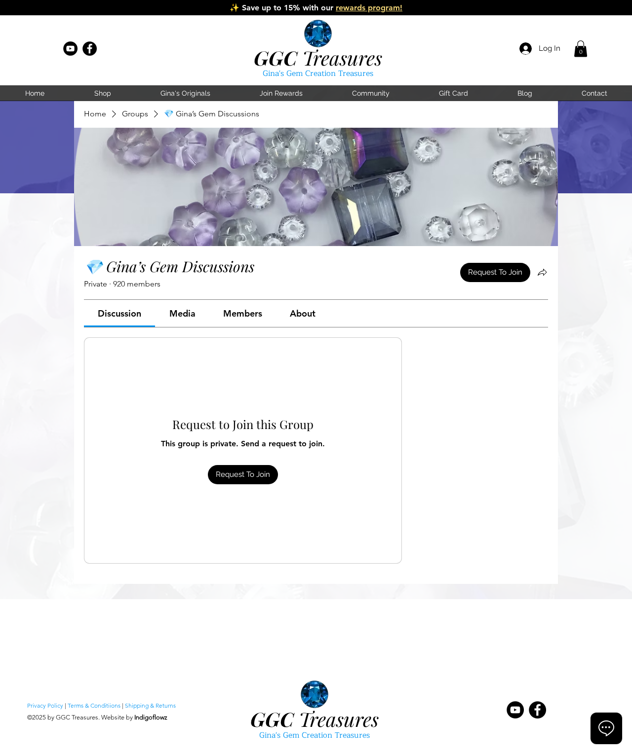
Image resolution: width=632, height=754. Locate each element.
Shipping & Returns (150, 705)
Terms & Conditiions (94, 705)
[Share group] (542, 272)
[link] (119, 313)
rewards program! (369, 7)
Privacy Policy (45, 705)
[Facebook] (89, 48)
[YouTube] (70, 48)
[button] (581, 48)
